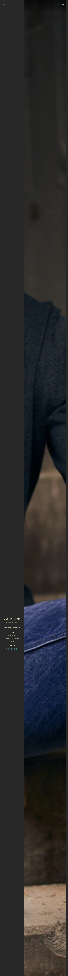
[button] (61, 5)
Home (5, 5)
